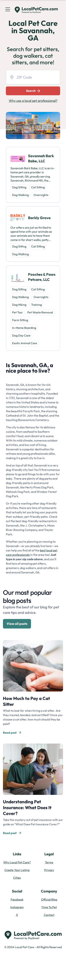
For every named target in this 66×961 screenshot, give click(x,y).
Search (31, 91)
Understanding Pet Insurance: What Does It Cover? (27, 807)
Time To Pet (49, 907)
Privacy (49, 870)
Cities (17, 877)
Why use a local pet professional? (33, 101)
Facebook (17, 899)
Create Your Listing (17, 870)
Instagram (17, 907)
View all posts (17, 624)
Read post (9, 732)
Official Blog (49, 899)
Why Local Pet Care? (17, 862)
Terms (49, 862)
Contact (49, 915)
